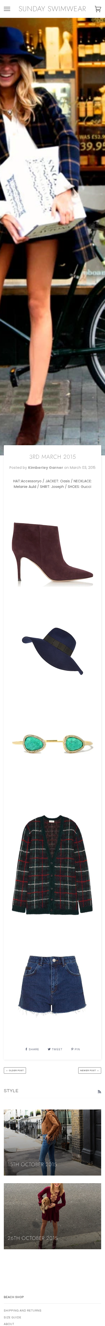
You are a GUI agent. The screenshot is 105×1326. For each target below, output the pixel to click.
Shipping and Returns (23, 1310)
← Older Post (15, 1070)
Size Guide (12, 1317)
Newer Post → (89, 1070)
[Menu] (7, 9)
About (9, 1324)
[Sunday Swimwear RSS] (99, 1091)
